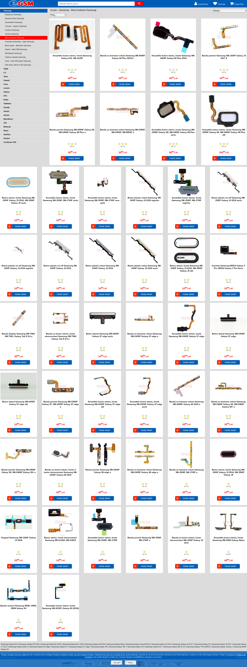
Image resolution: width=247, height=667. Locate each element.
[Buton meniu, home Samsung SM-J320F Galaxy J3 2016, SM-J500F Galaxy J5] (228, 501)
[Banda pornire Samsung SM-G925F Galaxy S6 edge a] (102, 501)
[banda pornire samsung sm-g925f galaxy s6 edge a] (102, 467)
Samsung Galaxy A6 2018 (51, 644)
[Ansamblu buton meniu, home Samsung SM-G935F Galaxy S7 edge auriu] (144, 433)
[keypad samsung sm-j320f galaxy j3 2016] (18, 535)
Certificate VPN (10, 142)
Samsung (64, 10)
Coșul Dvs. (239, 4)
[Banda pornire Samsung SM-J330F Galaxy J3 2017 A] (223, 87)
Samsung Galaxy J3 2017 (183, 644)
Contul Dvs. (203, 4)
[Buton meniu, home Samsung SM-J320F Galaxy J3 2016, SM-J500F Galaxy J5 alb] (186, 297)
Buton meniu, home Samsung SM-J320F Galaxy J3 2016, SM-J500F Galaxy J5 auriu (18, 200)
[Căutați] (139, 3)
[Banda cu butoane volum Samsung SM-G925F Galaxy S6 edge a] (144, 501)
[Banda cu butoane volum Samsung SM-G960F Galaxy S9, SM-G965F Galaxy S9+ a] (228, 433)
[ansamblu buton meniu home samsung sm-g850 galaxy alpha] (228, 535)
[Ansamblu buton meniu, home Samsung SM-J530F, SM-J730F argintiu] (186, 229)
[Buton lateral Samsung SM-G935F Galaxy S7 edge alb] (18, 433)
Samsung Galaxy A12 (9, 644)
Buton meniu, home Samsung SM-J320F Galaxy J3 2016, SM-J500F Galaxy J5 (228, 472)
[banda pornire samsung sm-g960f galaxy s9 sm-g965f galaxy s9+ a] (18, 467)
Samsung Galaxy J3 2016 (161, 644)
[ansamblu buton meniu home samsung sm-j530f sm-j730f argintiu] (186, 195)
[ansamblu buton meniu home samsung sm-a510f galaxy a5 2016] (60, 603)
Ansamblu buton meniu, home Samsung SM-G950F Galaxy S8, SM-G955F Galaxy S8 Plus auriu (173, 132)
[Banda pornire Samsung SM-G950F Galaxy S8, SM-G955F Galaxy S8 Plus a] (72, 161)
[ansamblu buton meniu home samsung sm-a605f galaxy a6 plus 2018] (173, 53)
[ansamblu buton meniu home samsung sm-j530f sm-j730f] (102, 535)
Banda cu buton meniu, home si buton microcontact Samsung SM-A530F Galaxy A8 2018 (60, 472)
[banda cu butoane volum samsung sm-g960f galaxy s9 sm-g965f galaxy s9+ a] (228, 399)
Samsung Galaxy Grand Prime (138, 644)
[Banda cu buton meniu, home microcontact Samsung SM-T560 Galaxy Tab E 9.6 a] (60, 365)
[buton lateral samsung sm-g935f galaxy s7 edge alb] (18, 399)
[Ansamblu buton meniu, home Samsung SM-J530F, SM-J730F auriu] (60, 229)
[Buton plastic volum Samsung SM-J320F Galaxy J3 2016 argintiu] (144, 229)
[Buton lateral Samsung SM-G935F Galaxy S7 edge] (228, 365)
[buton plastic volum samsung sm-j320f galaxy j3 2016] (102, 263)
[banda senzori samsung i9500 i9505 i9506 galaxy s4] (18, 603)
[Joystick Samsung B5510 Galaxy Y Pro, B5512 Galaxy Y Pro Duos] (228, 297)
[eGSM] (18, 6)
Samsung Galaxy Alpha (116, 644)
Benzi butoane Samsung (83, 10)
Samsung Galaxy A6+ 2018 (72, 644)
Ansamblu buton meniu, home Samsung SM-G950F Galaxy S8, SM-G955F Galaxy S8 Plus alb (224, 132)
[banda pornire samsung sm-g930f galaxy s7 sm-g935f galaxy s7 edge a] (60, 399)
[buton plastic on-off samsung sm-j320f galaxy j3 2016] (60, 263)
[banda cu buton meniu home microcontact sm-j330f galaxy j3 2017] (186, 535)
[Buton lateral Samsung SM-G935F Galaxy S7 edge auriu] (102, 365)
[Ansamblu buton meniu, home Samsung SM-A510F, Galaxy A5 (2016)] (60, 637)
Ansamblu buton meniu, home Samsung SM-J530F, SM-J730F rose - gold (102, 200)
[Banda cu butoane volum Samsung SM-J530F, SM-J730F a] (186, 501)
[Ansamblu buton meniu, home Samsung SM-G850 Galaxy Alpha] (228, 569)
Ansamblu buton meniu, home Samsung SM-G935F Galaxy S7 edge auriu (144, 404)
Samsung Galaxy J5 (202, 644)
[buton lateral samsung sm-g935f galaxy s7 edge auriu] (102, 331)
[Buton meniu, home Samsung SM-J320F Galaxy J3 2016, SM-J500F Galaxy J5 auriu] (18, 229)
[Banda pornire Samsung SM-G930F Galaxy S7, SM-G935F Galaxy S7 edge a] (60, 433)
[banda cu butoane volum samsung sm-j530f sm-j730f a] (186, 467)
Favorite (221, 4)
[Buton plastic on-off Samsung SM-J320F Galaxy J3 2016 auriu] (228, 229)
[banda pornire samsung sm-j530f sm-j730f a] (144, 535)
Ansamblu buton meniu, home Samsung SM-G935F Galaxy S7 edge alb (102, 404)
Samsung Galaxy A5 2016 (29, 644)
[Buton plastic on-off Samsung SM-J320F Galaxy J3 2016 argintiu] (18, 297)
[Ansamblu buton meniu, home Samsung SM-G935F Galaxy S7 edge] (186, 365)
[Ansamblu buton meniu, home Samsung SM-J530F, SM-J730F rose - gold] (102, 229)
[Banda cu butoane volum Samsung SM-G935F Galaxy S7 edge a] (144, 365)
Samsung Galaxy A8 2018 (95, 644)
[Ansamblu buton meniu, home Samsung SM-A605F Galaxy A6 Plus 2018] (173, 87)
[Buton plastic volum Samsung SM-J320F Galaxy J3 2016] (102, 297)
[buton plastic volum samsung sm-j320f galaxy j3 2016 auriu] (144, 263)
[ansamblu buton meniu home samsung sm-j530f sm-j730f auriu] (60, 195)
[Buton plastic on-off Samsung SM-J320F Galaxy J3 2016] (60, 297)
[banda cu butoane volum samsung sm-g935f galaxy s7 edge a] (144, 331)
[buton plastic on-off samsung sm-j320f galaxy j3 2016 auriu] (228, 195)
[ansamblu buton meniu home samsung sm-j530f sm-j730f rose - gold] (102, 195)
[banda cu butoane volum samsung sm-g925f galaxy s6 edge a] (144, 467)
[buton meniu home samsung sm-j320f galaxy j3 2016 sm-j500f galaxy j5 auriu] (18, 195)
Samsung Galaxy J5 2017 (222, 644)
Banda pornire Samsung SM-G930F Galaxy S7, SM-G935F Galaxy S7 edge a (60, 404)
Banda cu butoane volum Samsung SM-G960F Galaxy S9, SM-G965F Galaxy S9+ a (228, 404)
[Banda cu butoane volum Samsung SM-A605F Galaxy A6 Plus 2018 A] (122, 87)
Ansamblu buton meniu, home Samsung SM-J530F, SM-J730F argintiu (186, 200)
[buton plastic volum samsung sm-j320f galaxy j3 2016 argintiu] (144, 195)
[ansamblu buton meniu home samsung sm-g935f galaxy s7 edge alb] (102, 399)
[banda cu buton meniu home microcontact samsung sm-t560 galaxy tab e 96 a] (60, 331)
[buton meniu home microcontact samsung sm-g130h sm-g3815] (60, 535)
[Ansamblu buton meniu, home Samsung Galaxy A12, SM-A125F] (72, 87)
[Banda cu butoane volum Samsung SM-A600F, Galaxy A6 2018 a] (186, 433)
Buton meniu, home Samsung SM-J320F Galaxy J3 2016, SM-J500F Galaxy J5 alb (186, 268)
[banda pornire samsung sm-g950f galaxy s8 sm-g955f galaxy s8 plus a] (72, 127)
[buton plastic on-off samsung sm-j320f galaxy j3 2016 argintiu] (18, 263)
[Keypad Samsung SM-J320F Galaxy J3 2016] (18, 569)
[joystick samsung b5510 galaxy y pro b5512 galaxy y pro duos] (228, 263)
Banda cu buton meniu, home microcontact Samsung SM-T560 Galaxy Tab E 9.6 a (60, 336)
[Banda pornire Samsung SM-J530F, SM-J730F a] (144, 569)
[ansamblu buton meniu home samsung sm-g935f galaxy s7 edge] (186, 331)
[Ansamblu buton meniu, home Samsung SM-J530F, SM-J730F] (102, 569)
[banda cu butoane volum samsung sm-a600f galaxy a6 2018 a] (186, 399)
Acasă (53, 10)
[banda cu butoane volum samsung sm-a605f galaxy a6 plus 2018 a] (122, 53)
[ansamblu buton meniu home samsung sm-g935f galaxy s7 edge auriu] (144, 399)
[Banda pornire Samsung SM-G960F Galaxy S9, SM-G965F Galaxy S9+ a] (18, 501)
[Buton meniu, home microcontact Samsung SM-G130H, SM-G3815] (60, 569)
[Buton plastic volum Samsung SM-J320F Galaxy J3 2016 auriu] (144, 297)
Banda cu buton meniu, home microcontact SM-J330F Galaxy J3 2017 (186, 540)
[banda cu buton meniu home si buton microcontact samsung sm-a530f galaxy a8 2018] (60, 467)
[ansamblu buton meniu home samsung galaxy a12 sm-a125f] (72, 53)
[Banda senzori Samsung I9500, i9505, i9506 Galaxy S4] (18, 637)
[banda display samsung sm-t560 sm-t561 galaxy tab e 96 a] (18, 331)
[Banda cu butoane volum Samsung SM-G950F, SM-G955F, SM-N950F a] (122, 161)
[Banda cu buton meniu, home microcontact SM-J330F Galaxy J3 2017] (186, 569)
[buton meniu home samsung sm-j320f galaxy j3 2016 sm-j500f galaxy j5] (228, 467)
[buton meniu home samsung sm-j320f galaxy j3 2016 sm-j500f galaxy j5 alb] (186, 263)
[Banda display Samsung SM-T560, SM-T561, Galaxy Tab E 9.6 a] (18, 365)
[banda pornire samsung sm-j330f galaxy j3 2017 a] (224, 53)
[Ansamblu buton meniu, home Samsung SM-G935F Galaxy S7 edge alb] (102, 433)
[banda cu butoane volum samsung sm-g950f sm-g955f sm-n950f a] (122, 127)
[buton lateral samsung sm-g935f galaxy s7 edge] (228, 331)
